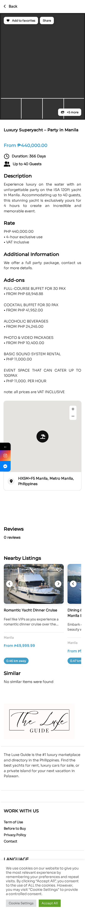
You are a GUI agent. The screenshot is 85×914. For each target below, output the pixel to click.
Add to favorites (23, 20)
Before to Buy (15, 828)
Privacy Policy (15, 835)
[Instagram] (5, 455)
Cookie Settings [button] (21, 903)
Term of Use (13, 822)
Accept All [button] (50, 903)
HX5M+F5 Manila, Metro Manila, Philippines (46, 481)
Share (47, 20)
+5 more (72, 112)
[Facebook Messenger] (5, 466)
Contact (10, 841)
